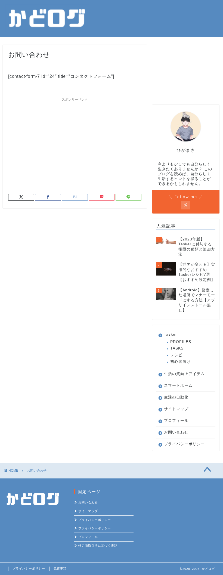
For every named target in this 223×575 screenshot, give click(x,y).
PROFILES (180, 342)
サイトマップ (176, 409)
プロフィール (176, 421)
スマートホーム (178, 386)
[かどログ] (47, 30)
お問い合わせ (176, 432)
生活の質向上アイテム (184, 374)
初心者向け (180, 362)
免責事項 (60, 568)
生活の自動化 (176, 397)
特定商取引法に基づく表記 (97, 545)
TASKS (177, 348)
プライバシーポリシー (184, 444)
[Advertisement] (74, 142)
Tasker (170, 334)
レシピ (176, 355)
